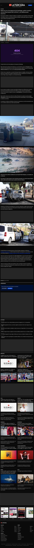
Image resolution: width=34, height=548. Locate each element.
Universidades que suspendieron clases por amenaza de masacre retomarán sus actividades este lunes (8, 414)
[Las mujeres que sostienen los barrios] (25, 478)
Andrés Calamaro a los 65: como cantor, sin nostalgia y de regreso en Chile (25, 448)
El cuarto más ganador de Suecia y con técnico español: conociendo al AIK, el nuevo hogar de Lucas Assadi (16, 325)
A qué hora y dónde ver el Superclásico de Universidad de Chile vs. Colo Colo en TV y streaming (25, 370)
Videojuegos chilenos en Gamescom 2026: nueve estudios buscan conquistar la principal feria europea (8, 466)
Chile (1, 398)
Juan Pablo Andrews (7, 20)
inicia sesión (4, 288)
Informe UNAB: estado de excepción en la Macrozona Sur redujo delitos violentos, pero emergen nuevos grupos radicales (8, 418)
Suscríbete (10, 288)
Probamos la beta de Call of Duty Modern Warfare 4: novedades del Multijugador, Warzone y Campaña (8, 462)
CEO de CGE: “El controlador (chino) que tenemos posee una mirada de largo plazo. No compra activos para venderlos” (25, 400)
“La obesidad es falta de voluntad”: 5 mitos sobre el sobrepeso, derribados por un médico (8, 424)
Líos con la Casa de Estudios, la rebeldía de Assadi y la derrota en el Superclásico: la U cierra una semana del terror (17, 329)
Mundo (2, 469)
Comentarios (7, 42)
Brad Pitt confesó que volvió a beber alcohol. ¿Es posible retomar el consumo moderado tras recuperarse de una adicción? (8, 442)
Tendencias (2, 422)
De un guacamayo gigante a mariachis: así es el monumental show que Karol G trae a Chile (24, 461)
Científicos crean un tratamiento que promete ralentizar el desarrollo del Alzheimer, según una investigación (8, 438)
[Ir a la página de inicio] (17, 5)
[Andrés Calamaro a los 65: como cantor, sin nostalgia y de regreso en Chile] (25, 454)
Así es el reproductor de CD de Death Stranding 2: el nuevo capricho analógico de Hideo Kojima (9, 448)
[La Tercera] (4, 517)
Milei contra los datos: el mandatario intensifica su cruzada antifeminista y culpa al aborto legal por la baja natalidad (9, 489)
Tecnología (2, 445)
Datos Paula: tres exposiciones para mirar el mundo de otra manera (24, 488)
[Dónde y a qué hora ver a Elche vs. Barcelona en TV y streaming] (9, 377)
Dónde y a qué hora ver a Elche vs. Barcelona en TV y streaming (8, 370)
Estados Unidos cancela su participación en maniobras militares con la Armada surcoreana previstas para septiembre (17, 337)
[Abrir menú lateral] (1, 5)
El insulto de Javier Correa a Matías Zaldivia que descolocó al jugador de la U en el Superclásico (15, 322)
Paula (18, 469)
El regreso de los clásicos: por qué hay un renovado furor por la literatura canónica (23, 466)
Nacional (5, 280)
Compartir (2, 42)
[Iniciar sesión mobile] (32, 5)
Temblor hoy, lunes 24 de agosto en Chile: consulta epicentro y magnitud (9, 356)
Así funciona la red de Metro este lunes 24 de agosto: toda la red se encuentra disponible (24, 356)
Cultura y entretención (21, 445)
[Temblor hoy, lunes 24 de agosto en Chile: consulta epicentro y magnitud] (9, 363)
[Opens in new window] (21, 517)
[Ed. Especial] (30, 517)
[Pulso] (13, 517)
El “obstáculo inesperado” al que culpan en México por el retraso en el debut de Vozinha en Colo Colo (16, 334)
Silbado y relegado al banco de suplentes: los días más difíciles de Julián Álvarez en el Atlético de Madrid (17, 331)
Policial (8, 280)
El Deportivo (19, 422)
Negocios (19, 398)
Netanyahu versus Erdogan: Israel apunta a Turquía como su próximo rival (7, 485)
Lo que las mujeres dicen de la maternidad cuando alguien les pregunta (25, 485)
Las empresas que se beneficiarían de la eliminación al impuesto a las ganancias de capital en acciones (25, 414)
